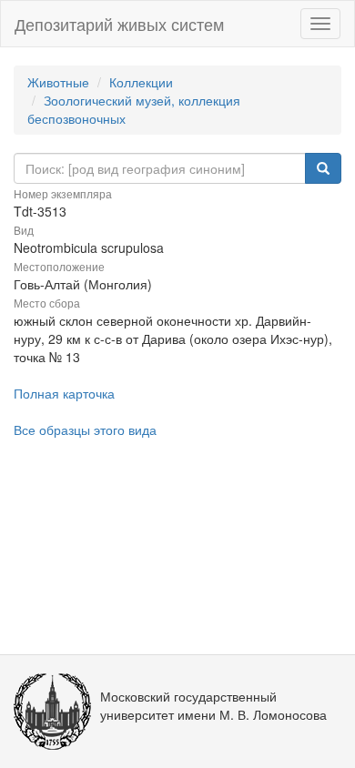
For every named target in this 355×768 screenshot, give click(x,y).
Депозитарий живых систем (119, 23)
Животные (58, 82)
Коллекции (141, 82)
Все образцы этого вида (85, 429)
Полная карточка (64, 393)
